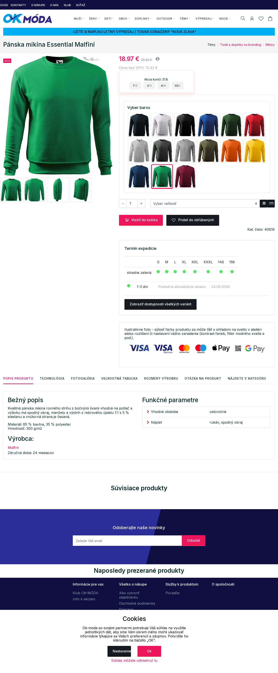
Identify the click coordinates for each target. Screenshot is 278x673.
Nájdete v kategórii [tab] (247, 378)
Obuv (123, 18)
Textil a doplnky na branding (240, 44)
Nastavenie (122, 651)
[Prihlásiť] (252, 19)
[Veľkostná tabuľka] (263, 203)
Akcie (223, 18)
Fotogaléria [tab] (83, 378)
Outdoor (164, 18)
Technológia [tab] (52, 378)
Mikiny (270, 44)
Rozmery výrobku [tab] (161, 378)
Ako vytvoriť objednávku (129, 595)
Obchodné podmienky (137, 603)
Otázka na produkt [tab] (203, 378)
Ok (149, 651)
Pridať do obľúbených (195, 220)
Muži (78, 18)
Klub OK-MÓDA (85, 593)
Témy (184, 18)
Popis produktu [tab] (18, 378)
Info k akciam (84, 599)
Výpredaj (204, 18)
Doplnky (142, 18)
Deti (107, 18)
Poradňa (172, 593)
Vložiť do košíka (144, 220)
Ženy (93, 18)
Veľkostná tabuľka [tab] (119, 378)
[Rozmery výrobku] (271, 203)
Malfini (13, 447)
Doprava (126, 609)
